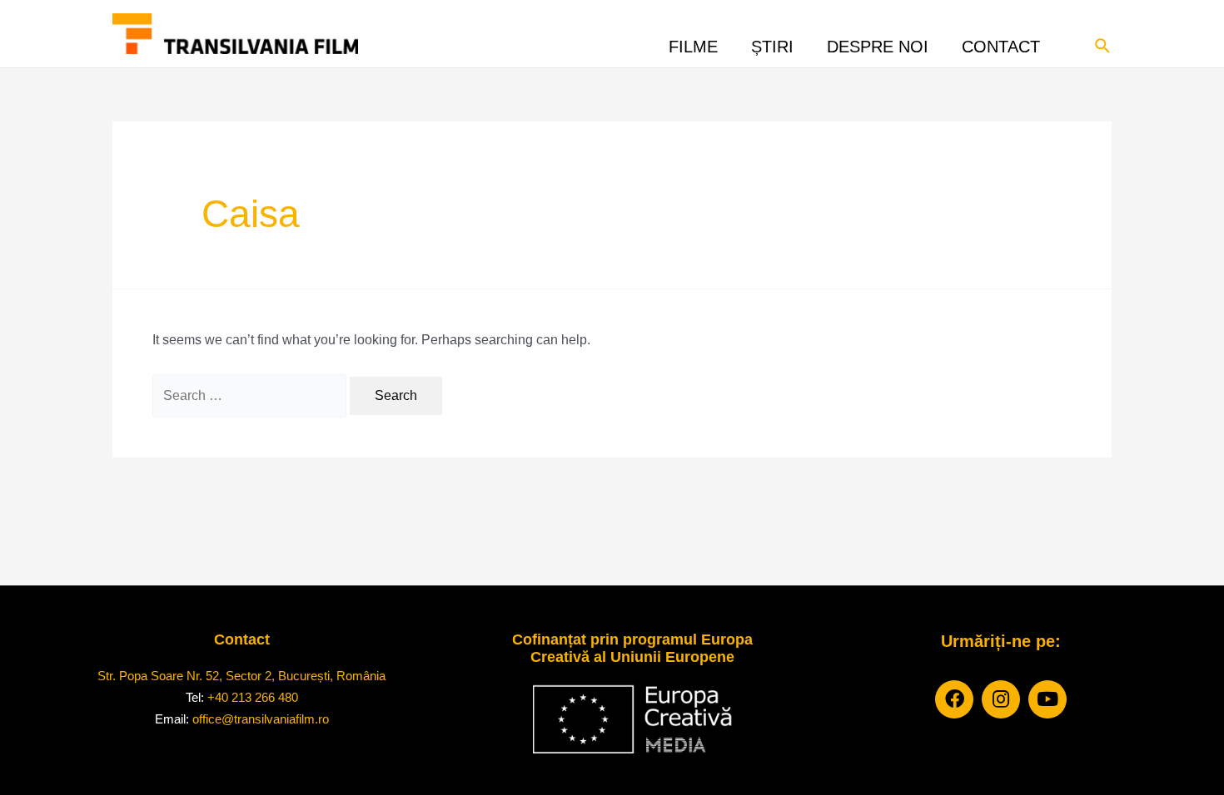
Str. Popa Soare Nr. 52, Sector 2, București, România (241, 676)
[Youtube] (1047, 699)
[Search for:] (249, 395)
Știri (772, 42)
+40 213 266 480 (252, 697)
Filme (693, 42)
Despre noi (877, 42)
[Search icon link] (1103, 44)
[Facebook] (954, 699)
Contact (1001, 42)
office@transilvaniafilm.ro (260, 719)
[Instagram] (1001, 699)
